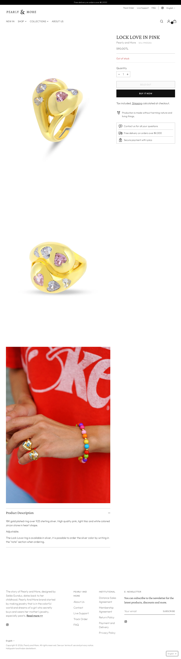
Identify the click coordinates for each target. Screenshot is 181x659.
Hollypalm (10, 648)
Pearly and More (126, 42)
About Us (79, 601)
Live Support (81, 613)
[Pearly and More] (21, 12)
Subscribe (169, 611)
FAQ (76, 624)
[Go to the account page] (167, 21)
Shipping (137, 103)
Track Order (81, 619)
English (170, 8)
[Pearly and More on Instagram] (162, 8)
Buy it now (145, 93)
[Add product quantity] (119, 74)
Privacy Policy (107, 632)
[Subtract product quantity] (127, 74)
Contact (78, 607)
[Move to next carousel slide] (172, 573)
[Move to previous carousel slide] (166, 573)
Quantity (121, 68)
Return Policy (106, 617)
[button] (172, 653)
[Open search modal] (161, 21)
